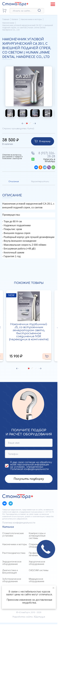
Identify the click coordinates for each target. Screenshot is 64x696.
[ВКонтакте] (36, 167)
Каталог (15, 19)
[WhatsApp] (53, 167)
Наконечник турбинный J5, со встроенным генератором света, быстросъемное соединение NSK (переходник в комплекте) (28, 332)
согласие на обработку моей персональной (31, 463)
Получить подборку (29, 478)
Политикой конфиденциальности (29, 469)
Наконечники (8, 23)
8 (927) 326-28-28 (46, 155)
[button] (55, 95)
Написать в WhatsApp (49, 160)
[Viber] (49, 167)
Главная (5, 19)
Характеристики (40, 181)
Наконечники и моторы (31, 19)
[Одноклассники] (40, 167)
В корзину (45, 141)
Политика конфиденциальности (18, 522)
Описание (13, 181)
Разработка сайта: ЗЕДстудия (29, 617)
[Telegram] (45, 167)
